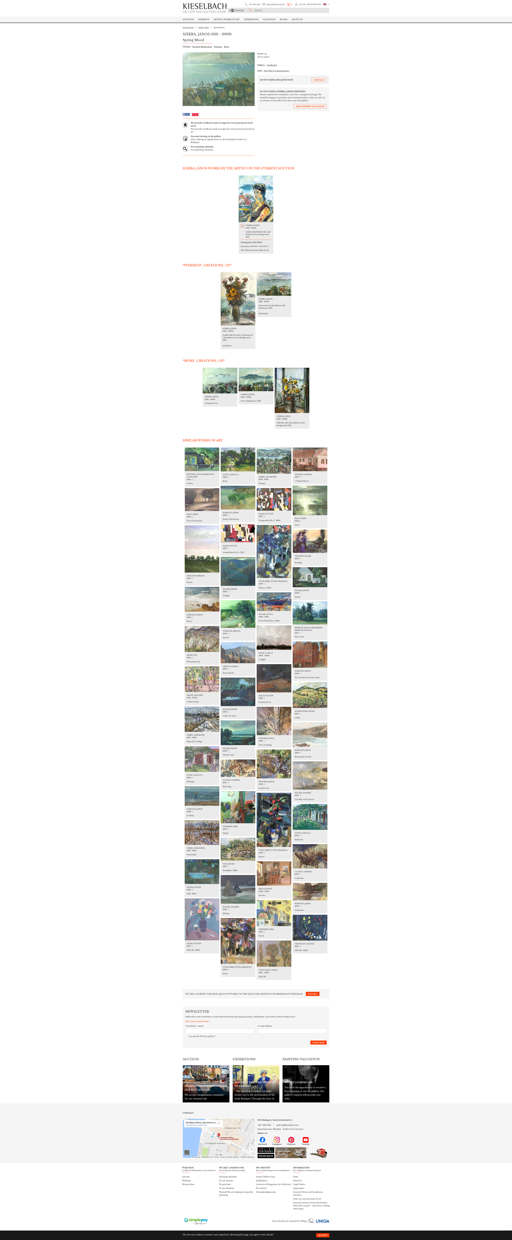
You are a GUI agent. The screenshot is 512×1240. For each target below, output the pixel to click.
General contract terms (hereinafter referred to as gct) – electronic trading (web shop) (311, 1206)
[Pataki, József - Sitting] (310, 577)
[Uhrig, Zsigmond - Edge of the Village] (202, 719)
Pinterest (291, 1144)
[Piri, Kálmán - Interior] (274, 873)
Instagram (276, 1144)
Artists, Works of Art (226, 19)
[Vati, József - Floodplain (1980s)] (238, 849)
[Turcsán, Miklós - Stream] (238, 614)
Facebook (262, 1144)
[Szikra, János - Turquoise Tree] (220, 380)
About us (297, 19)
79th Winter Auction (255, 250)
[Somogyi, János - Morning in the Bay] (310, 734)
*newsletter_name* (194, 1026)
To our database (226, 1188)
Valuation (269, 19)
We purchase (188, 1184)
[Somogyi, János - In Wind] (202, 796)
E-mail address (265, 1026)
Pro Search (261, 1188)
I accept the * (202, 1036)
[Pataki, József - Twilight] (238, 571)
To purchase (225, 1184)
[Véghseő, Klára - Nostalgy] (310, 541)
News (295, 1177)
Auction (186, 1177)
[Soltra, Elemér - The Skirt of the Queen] (310, 775)
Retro (226, 47)
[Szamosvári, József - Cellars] (310, 695)
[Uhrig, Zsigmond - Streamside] (202, 832)
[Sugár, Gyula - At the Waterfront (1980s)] (274, 601)
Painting (218, 47)
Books (283, 19)
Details (270, 1234)
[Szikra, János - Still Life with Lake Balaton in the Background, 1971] (292, 390)
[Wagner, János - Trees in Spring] (274, 721)
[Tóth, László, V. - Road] (238, 459)
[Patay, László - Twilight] (274, 637)
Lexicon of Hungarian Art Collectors (273, 1184)
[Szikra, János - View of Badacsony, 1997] (256, 379)
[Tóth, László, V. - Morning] (202, 759)
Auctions (188, 19)
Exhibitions (251, 19)
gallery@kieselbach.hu (276, 4)
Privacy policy (207, 1036)
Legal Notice (299, 1184)
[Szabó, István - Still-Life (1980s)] (202, 919)
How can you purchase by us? (307, 1199)
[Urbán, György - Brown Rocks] (238, 652)
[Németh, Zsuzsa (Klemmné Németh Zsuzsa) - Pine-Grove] (310, 613)
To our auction (226, 1180)
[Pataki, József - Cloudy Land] (238, 732)
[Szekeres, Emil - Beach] (274, 913)
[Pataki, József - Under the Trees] (238, 692)
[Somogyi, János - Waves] (202, 599)
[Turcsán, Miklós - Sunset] (202, 549)
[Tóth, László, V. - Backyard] (310, 817)
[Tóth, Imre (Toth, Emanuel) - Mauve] (274, 820)
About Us (297, 1180)
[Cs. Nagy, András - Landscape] (310, 856)
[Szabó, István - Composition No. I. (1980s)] (274, 499)
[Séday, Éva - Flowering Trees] (202, 639)
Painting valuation (228, 1177)
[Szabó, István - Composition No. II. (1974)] (238, 533)
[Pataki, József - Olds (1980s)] (202, 871)
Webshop (203, 19)
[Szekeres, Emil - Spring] (238, 807)
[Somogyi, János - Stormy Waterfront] (238, 497)
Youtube (306, 1144)
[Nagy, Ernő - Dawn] (310, 500)
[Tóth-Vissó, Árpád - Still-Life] (274, 953)
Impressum (298, 1188)
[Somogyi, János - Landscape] (310, 891)
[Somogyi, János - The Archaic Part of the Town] (310, 655)
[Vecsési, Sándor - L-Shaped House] (310, 459)
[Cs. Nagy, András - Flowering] (238, 768)
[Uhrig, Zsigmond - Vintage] (274, 461)
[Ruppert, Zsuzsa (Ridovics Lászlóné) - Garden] (202, 459)
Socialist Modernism (202, 47)
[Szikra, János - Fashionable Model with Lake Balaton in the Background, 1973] (256, 198)
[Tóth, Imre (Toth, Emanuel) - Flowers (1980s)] (274, 551)
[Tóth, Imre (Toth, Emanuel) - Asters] (238, 941)
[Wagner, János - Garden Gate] (274, 763)
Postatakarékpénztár (266, 1192)
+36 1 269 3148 (254, 4)
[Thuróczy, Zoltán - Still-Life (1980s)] (310, 928)
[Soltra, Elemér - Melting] (238, 889)
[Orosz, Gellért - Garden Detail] (202, 679)
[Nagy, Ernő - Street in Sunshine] (202, 499)
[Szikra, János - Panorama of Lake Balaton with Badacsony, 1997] (274, 284)
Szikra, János (203, 27)
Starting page (188, 27)
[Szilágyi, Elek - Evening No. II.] (274, 678)
